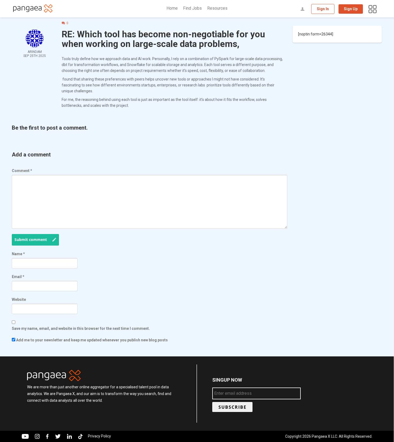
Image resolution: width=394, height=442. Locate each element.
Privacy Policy (99, 436)
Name (18, 254)
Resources (217, 8)
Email (18, 277)
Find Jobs (192, 8)
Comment (22, 171)
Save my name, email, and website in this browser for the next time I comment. (81, 328)
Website (19, 299)
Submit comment (30, 239)
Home (172, 8)
